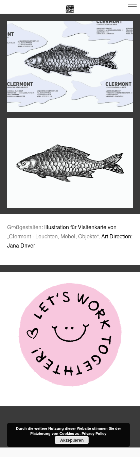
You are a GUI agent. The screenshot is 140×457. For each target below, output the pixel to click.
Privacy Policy (94, 433)
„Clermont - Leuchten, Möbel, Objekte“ (53, 236)
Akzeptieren (72, 440)
